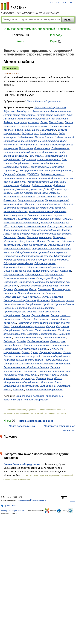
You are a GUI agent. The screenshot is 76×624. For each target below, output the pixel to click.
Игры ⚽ (55, 41)
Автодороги (23, 111)
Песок (32, 289)
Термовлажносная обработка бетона (26, 367)
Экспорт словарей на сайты (13, 510)
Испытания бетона (15, 211)
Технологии (29, 371)
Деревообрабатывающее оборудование (48, 170)
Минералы (59, 237)
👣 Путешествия (8, 506)
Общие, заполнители (36, 270)
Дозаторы (22, 189)
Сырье (67, 352)
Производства (46, 307)
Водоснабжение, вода (52, 152)
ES (64, 2)
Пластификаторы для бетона (36, 293)
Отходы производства (45, 285)
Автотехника (41, 111)
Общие (42, 259)
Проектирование (25, 307)
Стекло (17, 345)
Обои (25, 244)
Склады (21, 341)
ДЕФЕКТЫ (33, 174)
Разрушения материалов (33, 322)
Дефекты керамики (52, 174)
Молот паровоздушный (22, 425)
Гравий (24, 166)
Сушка (25, 352)
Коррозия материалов (17, 229)
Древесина (36, 189)
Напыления (53, 241)
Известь (30, 204)
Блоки (44, 126)
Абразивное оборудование (50, 107)
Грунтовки (10, 170)
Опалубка (57, 278)
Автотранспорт (60, 111)
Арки (69, 114)
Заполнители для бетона (19, 196)
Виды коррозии (42, 144)
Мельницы (45, 237)
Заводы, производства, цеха (31, 192)
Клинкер (44, 218)
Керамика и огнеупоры (17, 218)
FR (70, 2)
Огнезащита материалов (19, 278)
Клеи (35, 218)
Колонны (67, 218)
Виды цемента (60, 148)
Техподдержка (22, 500)
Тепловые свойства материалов (23, 359)
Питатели (10, 293)
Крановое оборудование (46, 229)
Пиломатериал (61, 289)
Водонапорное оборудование (21, 152)
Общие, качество (60, 270)
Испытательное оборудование (47, 211)
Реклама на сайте (38, 500)
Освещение (10, 281)
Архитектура (59, 118)
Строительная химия (37, 345)
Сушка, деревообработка (46, 352)
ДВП (20, 170)
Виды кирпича (50, 140)
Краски (66, 229)
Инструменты (26, 207)
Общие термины (58, 259)
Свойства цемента (54, 337)
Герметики (35, 155)
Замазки (54, 192)
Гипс (64, 159)
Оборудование (37, 244)
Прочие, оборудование (36, 319)
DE (58, 2)
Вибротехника (48, 133)
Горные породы (40, 163)
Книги (20, 41)
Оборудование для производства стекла (28, 255)
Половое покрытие (62, 300)
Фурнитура (27, 378)
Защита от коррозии (31, 200)
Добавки (25, 185)
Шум (42, 385)
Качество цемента (15, 215)
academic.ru (13, 6)
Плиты (44, 296)
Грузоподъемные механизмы (47, 166)
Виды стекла (42, 148)
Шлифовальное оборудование (21, 382)
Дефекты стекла (36, 178)
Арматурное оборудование (33, 118)
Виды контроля (22, 144)
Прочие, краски (12, 319)
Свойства (27, 330)
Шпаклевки (47, 382)
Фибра (63, 374)
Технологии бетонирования (54, 371)
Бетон (69, 122)
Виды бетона (25, 137)
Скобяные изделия (38, 341)
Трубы (34, 374)
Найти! (68, 19)
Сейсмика (9, 341)
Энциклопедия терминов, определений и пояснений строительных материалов (38, 28)
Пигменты (44, 289)
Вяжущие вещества (15, 155)
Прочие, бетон (40, 315)
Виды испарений (64, 137)
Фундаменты (11, 378)
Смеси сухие (57, 341)
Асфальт (33, 122)
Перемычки (21, 289)
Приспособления (64, 304)
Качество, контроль (40, 215)
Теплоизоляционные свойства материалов (45, 363)
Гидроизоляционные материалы (41, 159)
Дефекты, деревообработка (31, 181)
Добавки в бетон (41, 185)
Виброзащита (30, 133)
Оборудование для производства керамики (41, 252)
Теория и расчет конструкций (22, 356)
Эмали (7, 389)
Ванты (36, 129)
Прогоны (9, 307)
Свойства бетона (46, 330)
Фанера (44, 374)
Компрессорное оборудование (21, 222)
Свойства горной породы (42, 333)
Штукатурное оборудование (21, 385)
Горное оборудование (16, 163)
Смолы (8, 345)
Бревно (19, 129)
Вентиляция (49, 129)
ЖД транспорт (59, 189)
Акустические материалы (19, 114)
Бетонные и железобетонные (22, 126)
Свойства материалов (27, 337)
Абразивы (9, 111)
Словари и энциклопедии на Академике (30, 13)
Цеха (50, 378)
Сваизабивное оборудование (44, 101)
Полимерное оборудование (20, 300)
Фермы (54, 374)
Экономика (63, 385)
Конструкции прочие (59, 226)
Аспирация (20, 122)
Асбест (8, 122)
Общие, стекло (54, 274)
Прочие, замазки (60, 315)
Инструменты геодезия (50, 207)
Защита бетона (46, 196)
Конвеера (46, 222)
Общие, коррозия (14, 274)
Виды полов (26, 148)
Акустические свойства (51, 114)
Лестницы (10, 237)
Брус (27, 129)
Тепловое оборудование (55, 356)
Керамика (59, 215)
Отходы (25, 285)
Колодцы (55, 218)
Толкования (20, 35)
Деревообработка (14, 174)
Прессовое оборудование (26, 304)
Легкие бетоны (20, 233)
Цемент (41, 378)
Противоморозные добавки (20, 311)
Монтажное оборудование (19, 241)
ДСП (46, 189)
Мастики (32, 237)
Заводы (8, 192)
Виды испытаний (14, 140)
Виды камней (33, 140)
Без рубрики (56, 122)
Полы (7, 304)
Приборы (48, 304)
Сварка (50, 326)
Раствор (54, 322)
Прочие (26, 315)
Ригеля (65, 322)
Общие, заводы (13, 270)
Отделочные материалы (34, 281)
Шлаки (58, 378)
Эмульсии (18, 389)
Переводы (56, 35)
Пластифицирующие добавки (21, 296)
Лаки (6, 233)
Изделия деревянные (49, 204)
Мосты (41, 241)
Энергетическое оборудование (44, 389)
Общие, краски (34, 274)
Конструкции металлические (28, 226)
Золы (20, 204)
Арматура (10, 118)
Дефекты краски (14, 178)
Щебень (50, 385)
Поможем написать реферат (35, 420)
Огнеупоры (43, 278)
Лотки (21, 237)
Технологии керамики (16, 374)
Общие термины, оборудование (46, 267)
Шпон (58, 382)
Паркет (8, 289)
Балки (44, 122)
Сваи (6, 326)
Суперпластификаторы (33, 348)
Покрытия (56, 296)
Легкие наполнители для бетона (51, 233)
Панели (64, 285)
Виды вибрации (44, 137)
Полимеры (43, 300)
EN (51, 2)
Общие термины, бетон (18, 263)
